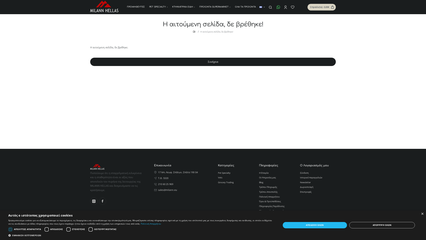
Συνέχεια (213, 61)
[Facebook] (102, 201)
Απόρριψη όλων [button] (382, 225)
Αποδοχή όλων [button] (315, 225)
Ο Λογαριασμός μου (314, 165)
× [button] (422, 214)
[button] (140, 235)
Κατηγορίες (226, 165)
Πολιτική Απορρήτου (151, 223)
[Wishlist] (293, 7)
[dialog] (213, 225)
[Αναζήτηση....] (270, 7)
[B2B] (299, 7)
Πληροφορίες (268, 165)
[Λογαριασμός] (285, 7)
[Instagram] (94, 201)
